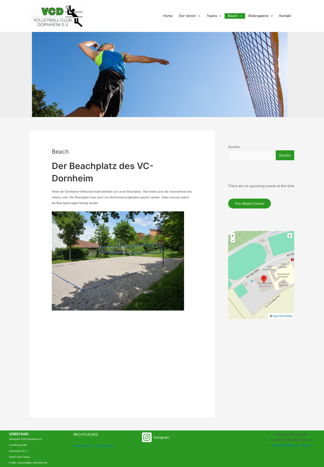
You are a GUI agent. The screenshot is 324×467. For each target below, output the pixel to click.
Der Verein (187, 16)
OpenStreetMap (282, 316)
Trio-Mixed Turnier (249, 203)
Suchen (234, 147)
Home (168, 16)
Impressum (105, 446)
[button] (198, 16)
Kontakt (285, 16)
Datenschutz (83, 446)
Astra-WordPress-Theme (291, 445)
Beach (233, 16)
